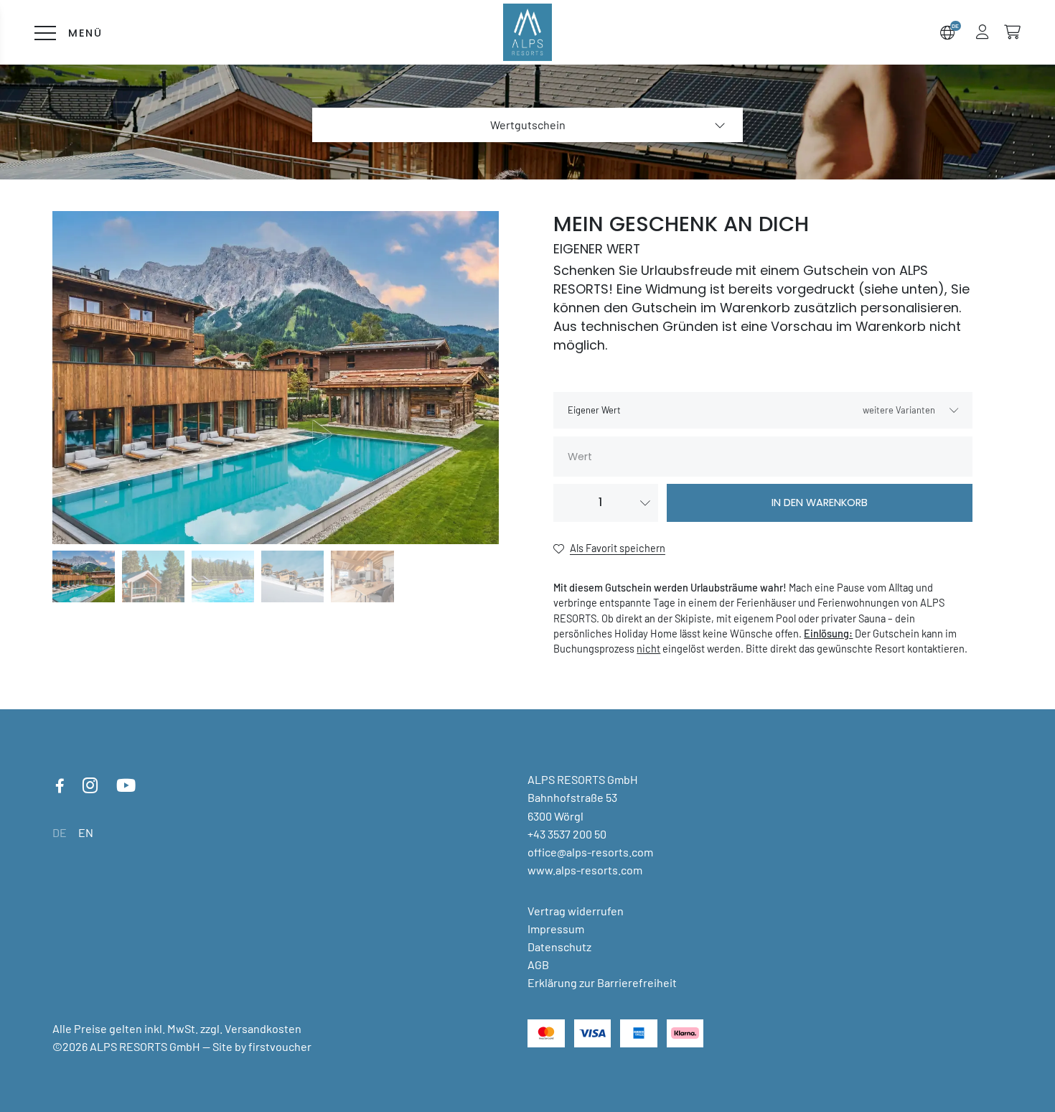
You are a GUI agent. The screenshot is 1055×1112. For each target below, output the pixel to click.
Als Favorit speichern (617, 547)
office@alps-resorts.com (590, 852)
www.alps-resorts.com (585, 870)
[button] (982, 32)
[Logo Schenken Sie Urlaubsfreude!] (528, 31)
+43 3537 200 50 (567, 834)
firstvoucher (279, 1046)
